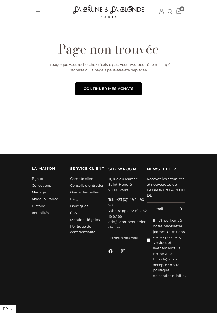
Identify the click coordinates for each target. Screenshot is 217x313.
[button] (8, 309)
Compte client (82, 178)
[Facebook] (114, 251)
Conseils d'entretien (87, 185)
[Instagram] (127, 251)
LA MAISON (44, 169)
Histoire (38, 206)
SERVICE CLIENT (87, 169)
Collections (41, 185)
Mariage (39, 192)
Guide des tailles (84, 192)
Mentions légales (85, 220)
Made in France (45, 199)
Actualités (40, 213)
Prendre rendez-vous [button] (123, 238)
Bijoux (37, 178)
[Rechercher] (170, 11)
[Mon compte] (161, 11)
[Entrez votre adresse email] (180, 208)
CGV (74, 213)
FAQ (74, 199)
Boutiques (79, 206)
